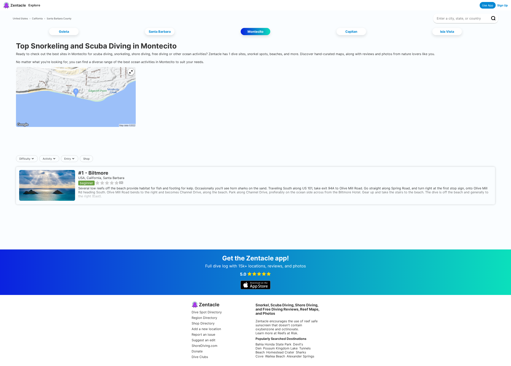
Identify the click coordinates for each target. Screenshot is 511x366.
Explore (34, 5)
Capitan (351, 32)
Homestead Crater (280, 352)
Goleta (64, 32)
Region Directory (204, 318)
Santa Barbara (160, 32)
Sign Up (502, 5)
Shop (86, 158)
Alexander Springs (300, 356)
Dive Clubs (200, 357)
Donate (197, 351)
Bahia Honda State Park (273, 344)
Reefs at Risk (287, 333)
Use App (487, 5)
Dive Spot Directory (207, 312)
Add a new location (206, 329)
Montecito (255, 32)
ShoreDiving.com (204, 346)
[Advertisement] (255, 143)
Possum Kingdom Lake (280, 348)
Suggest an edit (203, 340)
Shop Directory (203, 323)
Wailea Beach (275, 356)
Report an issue (203, 334)
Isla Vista (447, 32)
